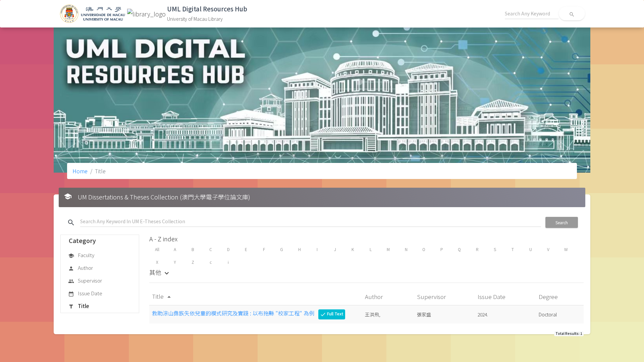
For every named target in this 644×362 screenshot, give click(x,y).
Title (78, 306)
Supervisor (85, 280)
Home (80, 171)
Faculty (81, 255)
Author (80, 268)
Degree (549, 296)
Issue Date (85, 293)
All (157, 249)
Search (561, 222)
